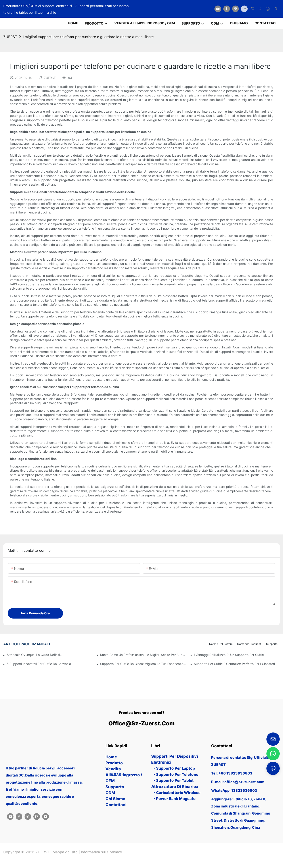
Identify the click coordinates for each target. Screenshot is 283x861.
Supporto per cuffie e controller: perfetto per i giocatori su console (237, 664)
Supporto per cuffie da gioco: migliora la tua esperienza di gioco (143, 664)
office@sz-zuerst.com (141, 723)
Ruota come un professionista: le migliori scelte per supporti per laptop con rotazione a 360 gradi (143, 655)
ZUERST (10, 37)
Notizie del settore (221, 644)
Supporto (271, 644)
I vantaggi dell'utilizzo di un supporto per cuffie (229, 655)
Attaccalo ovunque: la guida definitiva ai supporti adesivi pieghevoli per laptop (35, 655)
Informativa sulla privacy (101, 852)
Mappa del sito (65, 852)
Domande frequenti (249, 644)
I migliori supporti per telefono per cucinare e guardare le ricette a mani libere (88, 37)
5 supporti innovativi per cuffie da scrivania (39, 664)
